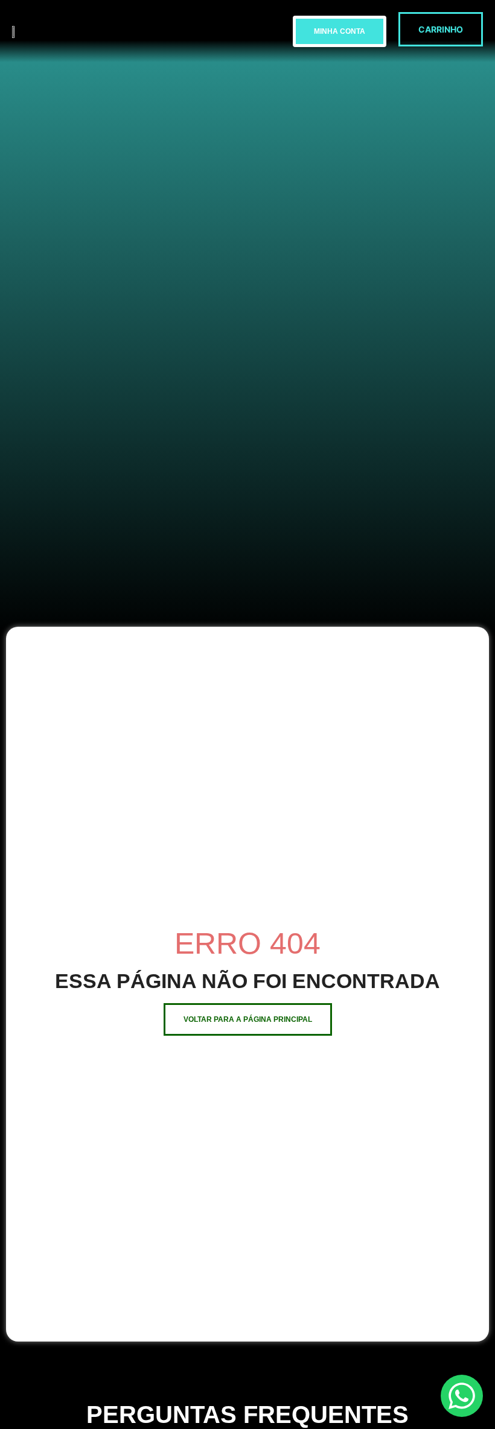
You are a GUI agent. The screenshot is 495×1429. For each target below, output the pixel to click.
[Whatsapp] (462, 1396)
